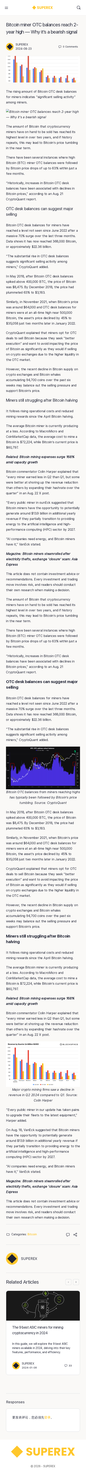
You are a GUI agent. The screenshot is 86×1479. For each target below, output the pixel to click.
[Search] (78, 7)
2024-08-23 (24, 48)
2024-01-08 (29, 1367)
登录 (47, 1417)
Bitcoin (32, 1234)
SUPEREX (22, 44)
